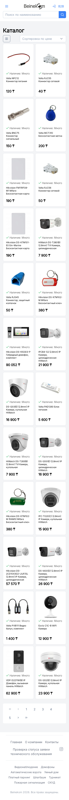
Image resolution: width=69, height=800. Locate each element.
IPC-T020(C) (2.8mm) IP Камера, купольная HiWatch (50, 519)
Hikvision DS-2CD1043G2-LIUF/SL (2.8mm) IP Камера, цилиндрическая (17, 575)
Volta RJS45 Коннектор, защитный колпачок (18, 300)
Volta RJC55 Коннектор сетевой (48, 80)
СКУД (51, 782)
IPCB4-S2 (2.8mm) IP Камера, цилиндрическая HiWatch (49, 356)
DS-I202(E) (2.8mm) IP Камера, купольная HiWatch (50, 683)
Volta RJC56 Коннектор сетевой (48, 189)
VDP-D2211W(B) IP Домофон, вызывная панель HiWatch (17, 683)
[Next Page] (18, 717)
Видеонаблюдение (26, 767)
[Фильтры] (6, 38)
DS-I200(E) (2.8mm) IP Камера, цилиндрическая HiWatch (50, 466)
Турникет (55, 777)
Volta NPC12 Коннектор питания (16, 80)
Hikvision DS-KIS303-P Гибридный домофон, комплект (18, 354)
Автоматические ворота (26, 772)
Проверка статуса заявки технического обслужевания (31, 752)
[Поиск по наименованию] (62, 14)
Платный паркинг (19, 777)
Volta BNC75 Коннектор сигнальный (12, 136)
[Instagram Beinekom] (61, 751)
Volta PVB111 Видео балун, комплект (16, 627)
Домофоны (47, 767)
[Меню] (6, 6)
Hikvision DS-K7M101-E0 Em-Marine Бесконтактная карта (18, 245)
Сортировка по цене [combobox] (37, 39)
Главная (16, 742)
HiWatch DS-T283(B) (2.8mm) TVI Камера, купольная (17, 464)
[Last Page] (26, 717)
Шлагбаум (39, 777)
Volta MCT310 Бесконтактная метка (50, 134)
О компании (33, 742)
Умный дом (51, 772)
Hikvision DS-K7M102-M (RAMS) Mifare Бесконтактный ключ (18, 519)
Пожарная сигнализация (29, 782)
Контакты (52, 742)
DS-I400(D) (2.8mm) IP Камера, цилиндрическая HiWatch (50, 575)
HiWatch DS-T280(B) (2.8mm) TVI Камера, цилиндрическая (49, 245)
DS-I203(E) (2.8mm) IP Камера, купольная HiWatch (17, 409)
